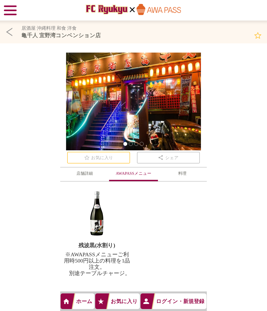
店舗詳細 (84, 173)
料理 (182, 173)
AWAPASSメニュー (133, 173)
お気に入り (124, 301)
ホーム (84, 301)
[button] (125, 144)
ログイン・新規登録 (180, 301)
